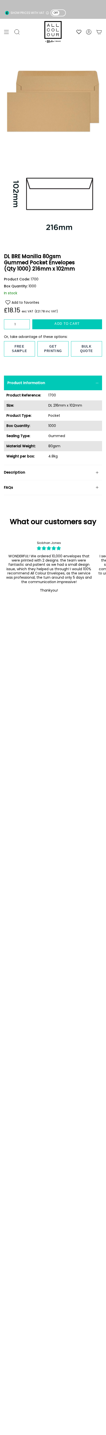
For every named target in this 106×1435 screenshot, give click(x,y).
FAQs (8, 487)
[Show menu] (6, 32)
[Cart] (99, 32)
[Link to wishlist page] (78, 32)
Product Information (26, 382)
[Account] (89, 32)
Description (14, 472)
